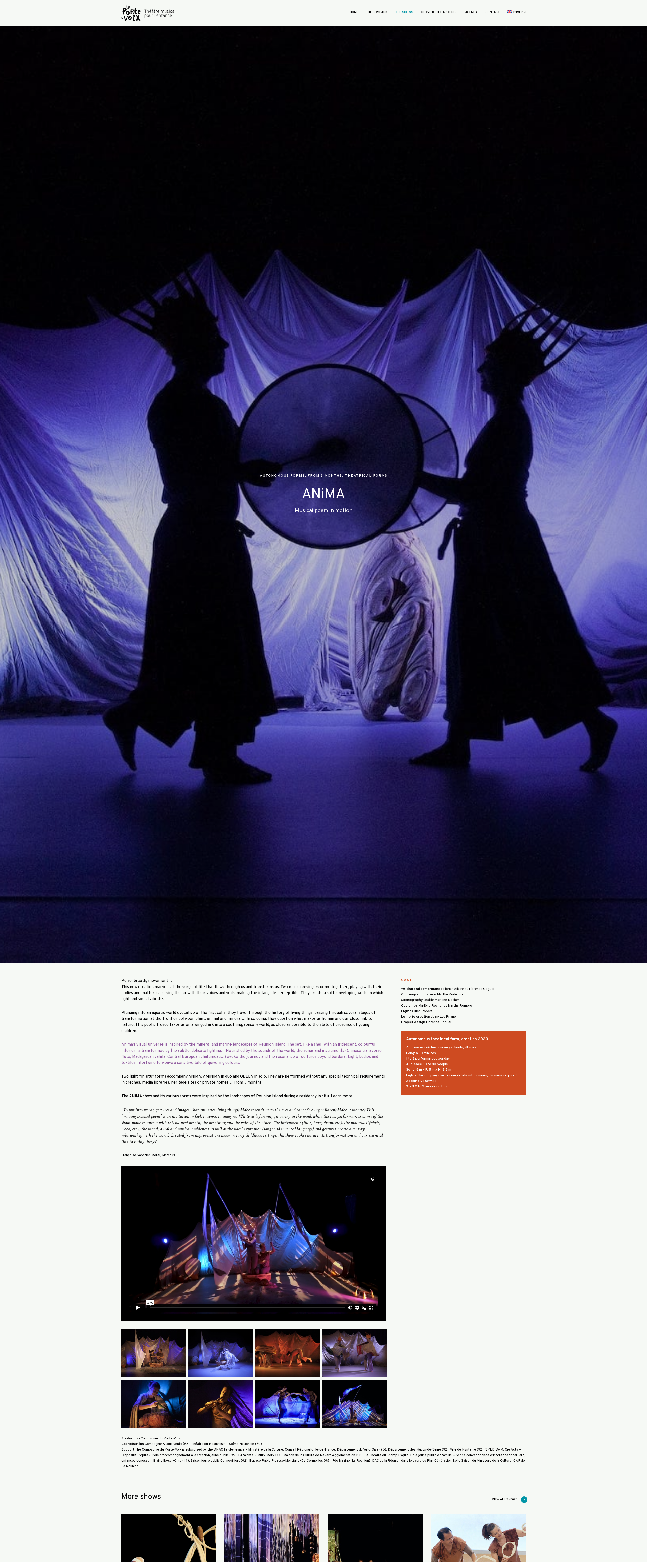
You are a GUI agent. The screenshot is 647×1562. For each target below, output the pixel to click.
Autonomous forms (282, 476)
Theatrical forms (366, 476)
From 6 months (325, 476)
